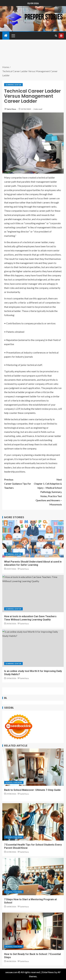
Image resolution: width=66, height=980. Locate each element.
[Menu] (13, 35)
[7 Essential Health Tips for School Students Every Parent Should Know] (33, 821)
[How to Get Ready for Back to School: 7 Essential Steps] (33, 931)
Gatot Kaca (11, 109)
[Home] (6, 35)
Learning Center (13, 85)
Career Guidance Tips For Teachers (17, 483)
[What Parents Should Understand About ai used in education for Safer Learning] (33, 538)
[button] (13, 35)
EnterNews (48, 972)
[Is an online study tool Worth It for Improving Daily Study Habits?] (33, 648)
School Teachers (14, 782)
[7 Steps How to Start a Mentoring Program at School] (33, 876)
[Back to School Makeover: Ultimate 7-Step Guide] (33, 767)
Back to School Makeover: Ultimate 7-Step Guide (32, 790)
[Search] (56, 36)
